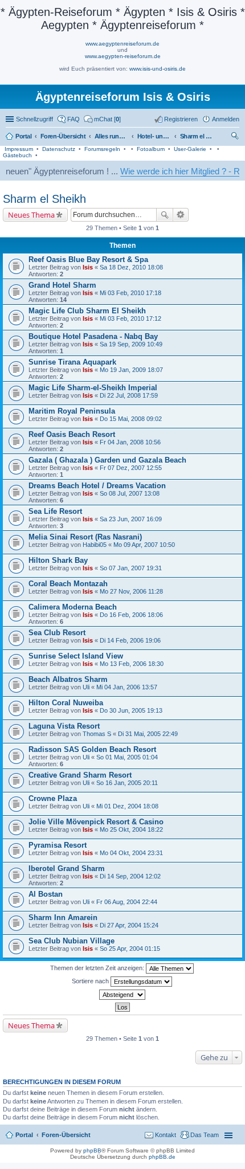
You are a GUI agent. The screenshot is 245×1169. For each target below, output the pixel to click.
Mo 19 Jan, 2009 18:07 (131, 369)
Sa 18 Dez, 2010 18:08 (131, 267)
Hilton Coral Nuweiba (65, 702)
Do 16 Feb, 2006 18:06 (131, 614)
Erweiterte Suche (181, 215)
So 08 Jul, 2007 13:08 (130, 493)
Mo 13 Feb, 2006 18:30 (132, 663)
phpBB (92, 1150)
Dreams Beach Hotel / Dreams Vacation (97, 485)
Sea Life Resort (55, 511)
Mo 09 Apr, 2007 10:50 (144, 544)
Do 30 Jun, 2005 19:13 (131, 710)
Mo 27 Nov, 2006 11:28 (131, 591)
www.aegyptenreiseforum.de (122, 43)
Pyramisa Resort (57, 845)
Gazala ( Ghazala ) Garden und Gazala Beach (107, 460)
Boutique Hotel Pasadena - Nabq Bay (93, 336)
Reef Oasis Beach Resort (71, 434)
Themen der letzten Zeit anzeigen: (98, 967)
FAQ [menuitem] (73, 119)
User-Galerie (190, 149)
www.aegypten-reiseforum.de (123, 56)
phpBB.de (162, 1157)
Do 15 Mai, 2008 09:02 (131, 418)
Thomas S (97, 733)
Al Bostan (45, 894)
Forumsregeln (102, 149)
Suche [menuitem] (235, 137)
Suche (164, 215)
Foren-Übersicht (66, 1134)
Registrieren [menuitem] (181, 119)
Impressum (19, 149)
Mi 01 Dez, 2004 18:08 (127, 806)
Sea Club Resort (56, 632)
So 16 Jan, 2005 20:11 (127, 782)
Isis (88, 267)
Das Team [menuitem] (204, 1134)
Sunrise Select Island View (75, 656)
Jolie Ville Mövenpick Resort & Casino (96, 822)
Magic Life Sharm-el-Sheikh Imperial (92, 387)
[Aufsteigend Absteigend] (122, 995)
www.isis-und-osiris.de (157, 69)
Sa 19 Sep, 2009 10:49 (131, 344)
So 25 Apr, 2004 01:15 (130, 948)
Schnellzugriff (34, 119)
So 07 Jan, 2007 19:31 (131, 568)
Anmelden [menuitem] (225, 119)
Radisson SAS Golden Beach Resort (92, 749)
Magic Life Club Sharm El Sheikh (87, 310)
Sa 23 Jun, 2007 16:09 (131, 519)
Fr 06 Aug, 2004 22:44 (126, 901)
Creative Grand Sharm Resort (80, 775)
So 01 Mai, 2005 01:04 (127, 757)
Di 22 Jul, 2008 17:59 (129, 395)
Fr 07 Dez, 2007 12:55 (131, 467)
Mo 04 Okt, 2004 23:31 (131, 852)
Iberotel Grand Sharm (66, 868)
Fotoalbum (151, 149)
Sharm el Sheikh (44, 199)
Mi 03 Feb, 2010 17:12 (130, 318)
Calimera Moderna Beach (72, 607)
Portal (23, 136)
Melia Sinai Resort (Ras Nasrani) (85, 537)
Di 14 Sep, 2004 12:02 (130, 876)
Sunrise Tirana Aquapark (72, 362)
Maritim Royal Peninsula (71, 411)
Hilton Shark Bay (58, 560)
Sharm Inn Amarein (62, 917)
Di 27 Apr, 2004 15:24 (129, 925)
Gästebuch (17, 155)
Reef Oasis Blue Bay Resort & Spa (88, 259)
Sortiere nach (91, 981)
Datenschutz (58, 149)
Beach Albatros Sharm (68, 679)
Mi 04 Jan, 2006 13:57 (126, 687)
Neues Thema (31, 215)
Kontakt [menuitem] (165, 1134)
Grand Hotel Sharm (62, 285)
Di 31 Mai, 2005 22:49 (148, 733)
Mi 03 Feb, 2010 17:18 (130, 292)
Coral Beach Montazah (68, 583)
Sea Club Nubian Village (71, 941)
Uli (86, 687)
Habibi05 (95, 544)
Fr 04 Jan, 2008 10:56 (130, 442)
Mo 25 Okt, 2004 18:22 (131, 829)
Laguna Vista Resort (64, 726)
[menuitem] (102, 119)
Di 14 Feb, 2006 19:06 (130, 640)
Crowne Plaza (52, 798)
